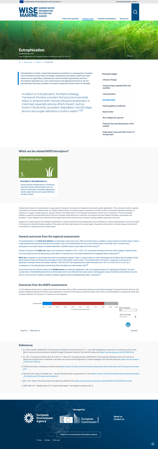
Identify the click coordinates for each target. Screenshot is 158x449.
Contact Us (119, 419)
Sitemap (47, 440)
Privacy (39, 440)
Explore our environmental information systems (78, 434)
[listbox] (40, 1)
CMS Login (56, 440)
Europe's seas (88, 19)
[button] (119, 80)
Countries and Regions (106, 19)
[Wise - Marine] (36, 11)
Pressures (38, 62)
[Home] (20, 62)
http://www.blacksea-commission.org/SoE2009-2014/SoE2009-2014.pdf (103, 381)
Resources (124, 19)
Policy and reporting (70, 19)
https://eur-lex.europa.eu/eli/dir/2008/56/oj (116, 352)
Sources (24, 331)
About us (118, 416)
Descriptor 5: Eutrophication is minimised (33, 181)
